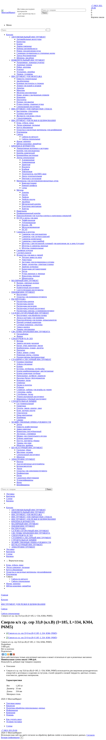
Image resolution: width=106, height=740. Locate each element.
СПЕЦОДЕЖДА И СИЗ (22, 338)
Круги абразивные (14, 570)
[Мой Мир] (11, 654)
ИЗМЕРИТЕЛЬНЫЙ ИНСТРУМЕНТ (28, 60)
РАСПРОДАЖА (18, 299)
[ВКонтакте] (3, 654)
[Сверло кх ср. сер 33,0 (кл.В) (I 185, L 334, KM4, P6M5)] (31, 633)
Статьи (9, 498)
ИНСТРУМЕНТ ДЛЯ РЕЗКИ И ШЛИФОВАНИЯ (33, 120)
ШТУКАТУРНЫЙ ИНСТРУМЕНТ (27, 448)
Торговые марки (13, 703)
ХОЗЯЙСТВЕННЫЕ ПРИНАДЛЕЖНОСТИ (31, 422)
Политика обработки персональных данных (25, 708)
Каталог (9, 35)
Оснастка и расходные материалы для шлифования (28, 572)
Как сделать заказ (14, 719)
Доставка (10, 494)
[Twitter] (5, 654)
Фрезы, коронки (13, 583)
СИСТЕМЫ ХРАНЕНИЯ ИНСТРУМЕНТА (30, 331)
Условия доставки (14, 722)
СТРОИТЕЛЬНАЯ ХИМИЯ (23, 401)
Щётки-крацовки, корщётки (18, 586)
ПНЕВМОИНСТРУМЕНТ (23, 292)
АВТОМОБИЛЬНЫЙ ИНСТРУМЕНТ (28, 37)
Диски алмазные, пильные (18, 567)
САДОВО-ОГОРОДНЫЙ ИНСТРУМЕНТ (30, 313)
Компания (10, 713)
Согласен (90, 735)
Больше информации (10, 737)
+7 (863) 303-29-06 (9, 730)
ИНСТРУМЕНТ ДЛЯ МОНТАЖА (26, 76)
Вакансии (10, 706)
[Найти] (48, 29)
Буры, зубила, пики (14, 565)
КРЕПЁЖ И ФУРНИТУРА (23, 146)
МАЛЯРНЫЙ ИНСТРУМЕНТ (25, 280)
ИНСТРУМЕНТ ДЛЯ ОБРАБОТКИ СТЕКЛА (31, 109)
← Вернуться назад (14, 561)
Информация (12, 710)
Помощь (10, 715)
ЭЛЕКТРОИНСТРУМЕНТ (23, 459)
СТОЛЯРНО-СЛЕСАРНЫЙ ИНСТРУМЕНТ (31, 359)
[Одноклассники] (8, 654)
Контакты (10, 496)
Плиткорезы (11, 574)
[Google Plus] (13, 654)
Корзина (10, 501)
